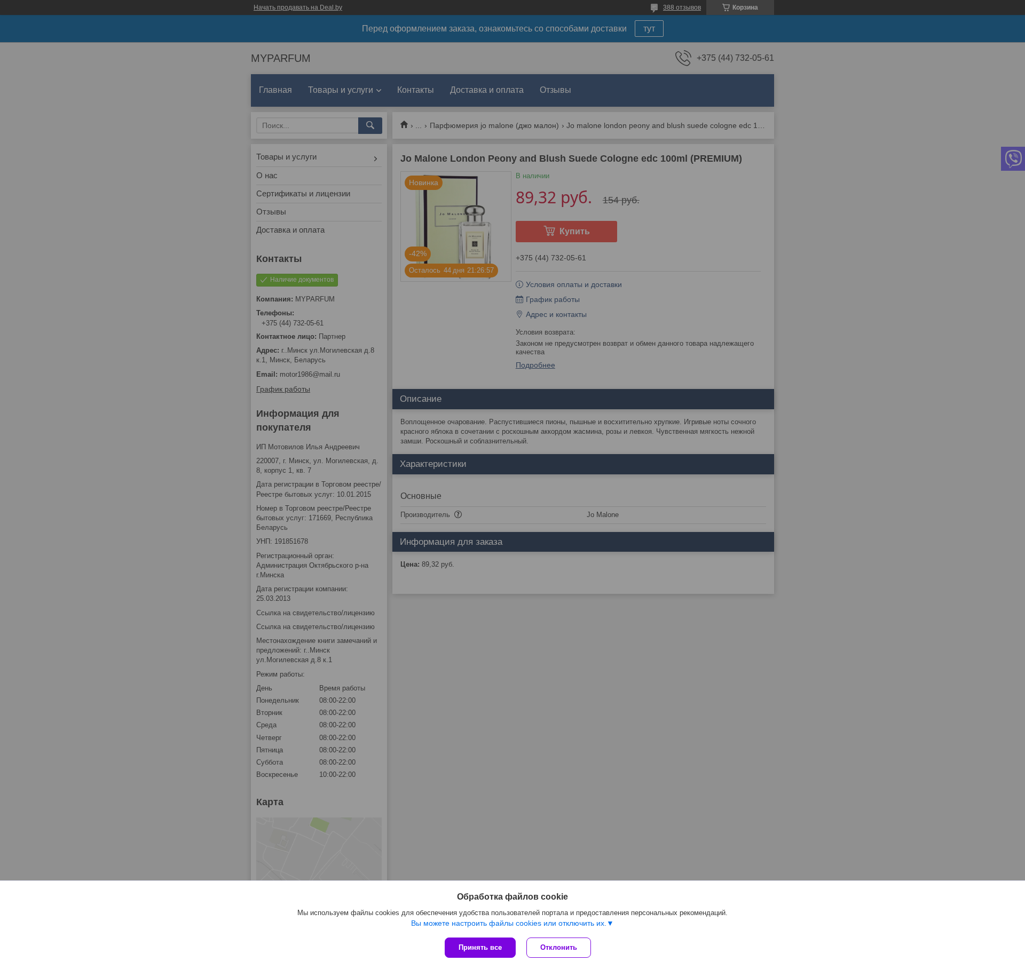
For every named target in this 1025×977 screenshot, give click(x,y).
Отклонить (558, 947)
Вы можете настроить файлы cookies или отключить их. (508, 923)
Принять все (480, 947)
